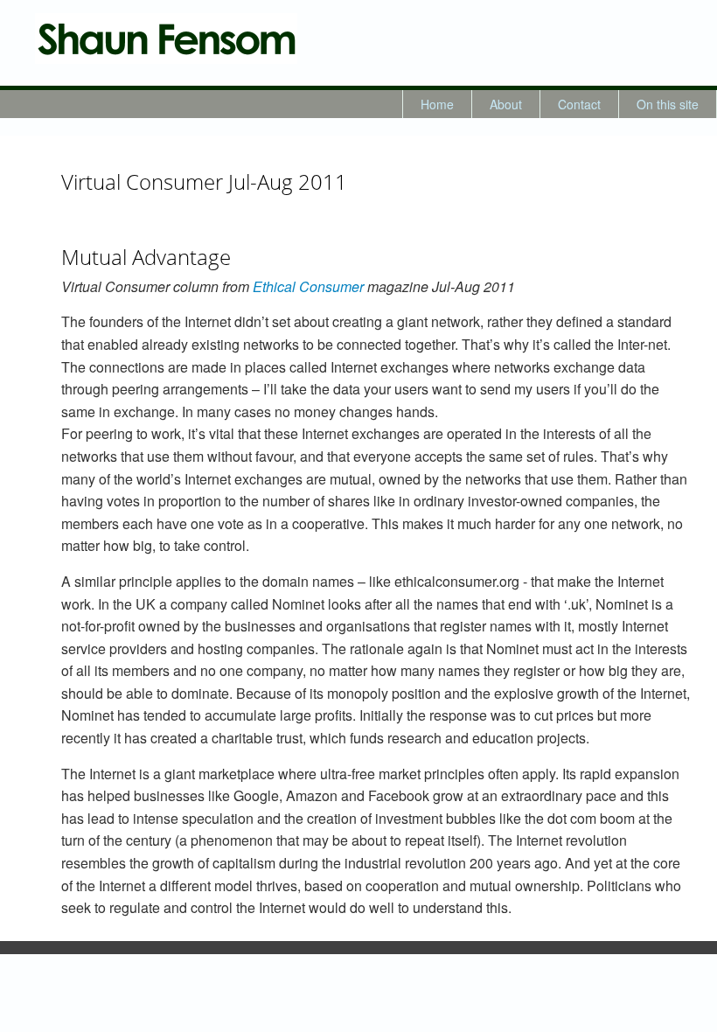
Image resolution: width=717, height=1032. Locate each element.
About (506, 104)
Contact (579, 104)
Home (437, 104)
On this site (668, 104)
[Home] (166, 38)
